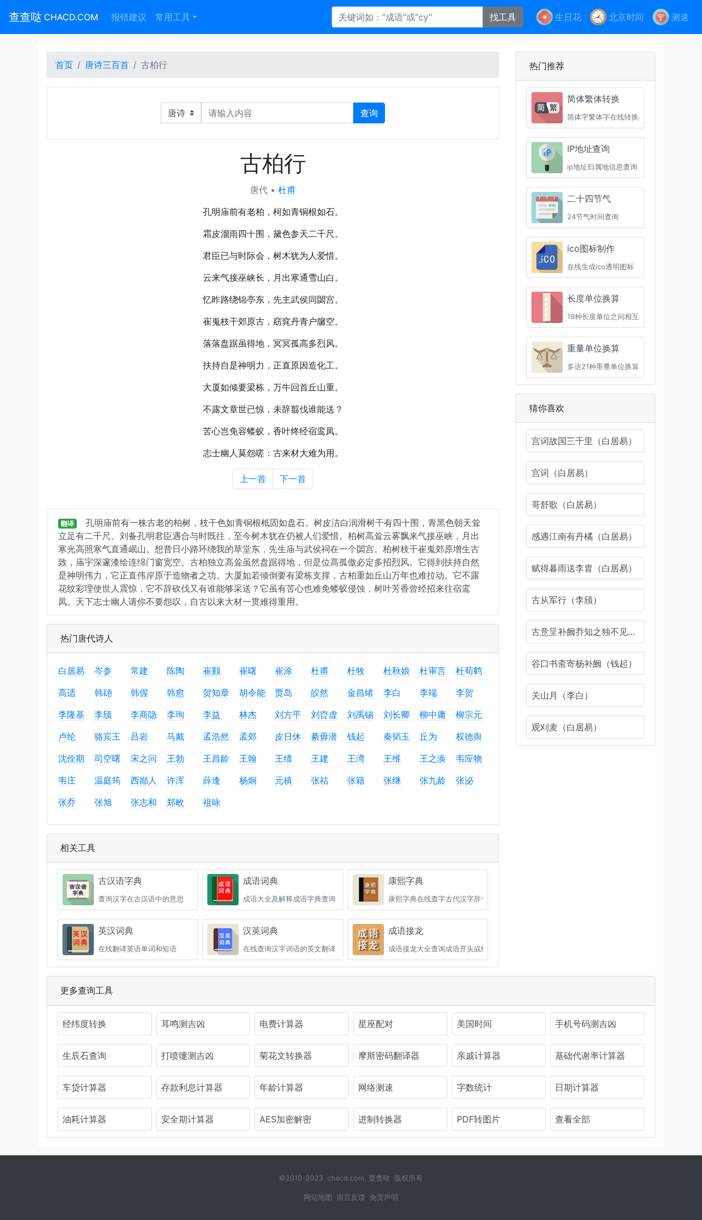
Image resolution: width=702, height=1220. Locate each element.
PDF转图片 (478, 1119)
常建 (139, 670)
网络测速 (375, 1087)
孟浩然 (216, 736)
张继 (392, 780)
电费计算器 (281, 1023)
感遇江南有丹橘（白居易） (584, 536)
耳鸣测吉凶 (183, 1023)
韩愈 (175, 692)
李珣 (175, 714)
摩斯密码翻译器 (389, 1055)
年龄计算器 (281, 1087)
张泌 (464, 780)
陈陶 (175, 670)
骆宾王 (107, 736)
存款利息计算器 (192, 1087)
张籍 (356, 780)
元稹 (283, 780)
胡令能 (252, 692)
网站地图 (318, 1197)
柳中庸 (433, 714)
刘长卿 (396, 714)
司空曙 (107, 758)
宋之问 (144, 758)
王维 (392, 758)
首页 (64, 64)
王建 (320, 758)
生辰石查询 (84, 1055)
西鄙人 (144, 780)
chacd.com (345, 1178)
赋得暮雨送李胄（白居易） (584, 568)
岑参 (103, 670)
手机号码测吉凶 (585, 1023)
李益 (211, 714)
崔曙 (248, 670)
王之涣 (433, 758)
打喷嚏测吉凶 (187, 1055)
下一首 (293, 478)
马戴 (175, 736)
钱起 (356, 736)
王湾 (356, 758)
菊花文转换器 (285, 1055)
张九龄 (433, 780)
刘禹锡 (360, 714)
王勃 (175, 758)
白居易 (71, 670)
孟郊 (248, 736)
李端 (428, 692)
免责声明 (384, 1197)
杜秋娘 (396, 670)
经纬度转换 (84, 1023)
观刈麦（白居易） (566, 727)
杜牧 (356, 670)
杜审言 (433, 670)
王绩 (283, 758)
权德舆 (469, 736)
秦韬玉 (396, 736)
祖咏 (211, 802)
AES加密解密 (285, 1119)
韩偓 (139, 692)
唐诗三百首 (107, 64)
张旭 (103, 802)
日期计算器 (577, 1087)
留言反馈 (351, 1197)
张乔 (67, 802)
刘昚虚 (324, 714)
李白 (392, 692)
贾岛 (283, 692)
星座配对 (375, 1023)
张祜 (320, 780)
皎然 (320, 692)
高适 (67, 692)
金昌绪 (360, 692)
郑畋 (175, 802)
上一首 (253, 478)
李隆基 (71, 714)
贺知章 (216, 692)
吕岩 (139, 736)
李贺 (464, 692)
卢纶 (67, 736)
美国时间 (474, 1023)
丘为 (428, 736)
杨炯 (248, 780)
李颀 (103, 714)
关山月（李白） (562, 695)
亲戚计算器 (479, 1055)
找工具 (503, 17)
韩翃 (103, 692)
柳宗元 (469, 714)
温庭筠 (107, 780)
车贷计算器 (84, 1087)
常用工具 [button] (172, 17)
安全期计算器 (187, 1119)
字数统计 (474, 1087)
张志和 (144, 802)
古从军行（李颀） (566, 599)
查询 (369, 112)
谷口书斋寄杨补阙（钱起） (584, 663)
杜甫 (287, 189)
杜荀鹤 (469, 670)
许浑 (175, 780)
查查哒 (53, 17)
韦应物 (469, 758)
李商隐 (144, 714)
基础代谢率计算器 (590, 1055)
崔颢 (211, 670)
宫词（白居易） (562, 472)
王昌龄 (216, 758)
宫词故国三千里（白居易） (584, 440)
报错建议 (128, 17)
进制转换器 (380, 1119)
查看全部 (572, 1119)
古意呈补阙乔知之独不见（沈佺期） (587, 631)
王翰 (248, 758)
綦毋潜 (324, 736)
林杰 (248, 714)
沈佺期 (71, 758)
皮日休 (288, 736)
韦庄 (67, 780)
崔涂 (283, 670)
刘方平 (288, 714)
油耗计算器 (84, 1119)
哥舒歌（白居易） (566, 504)
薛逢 (211, 780)
